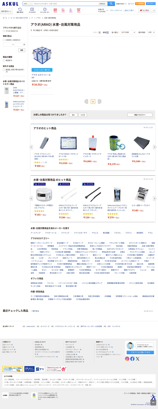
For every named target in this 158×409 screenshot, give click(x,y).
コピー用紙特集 (9, 379)
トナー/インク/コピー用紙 (67, 283)
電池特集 (45, 379)
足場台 (122, 252)
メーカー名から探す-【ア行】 (19, 18)
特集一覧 (88, 385)
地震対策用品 (132, 246)
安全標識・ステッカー (55, 261)
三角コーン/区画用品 (133, 258)
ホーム (5, 18)
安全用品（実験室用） (134, 267)
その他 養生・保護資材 (135, 255)
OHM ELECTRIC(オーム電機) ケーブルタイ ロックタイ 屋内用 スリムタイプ (19, 90)
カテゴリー (5, 11)
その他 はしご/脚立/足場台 (65, 255)
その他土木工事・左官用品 (51, 267)
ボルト (44, 270)
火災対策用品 (42, 249)
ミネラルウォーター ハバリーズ (65, 326)
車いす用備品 (97, 249)
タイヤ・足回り (101, 270)
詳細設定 (102, 3)
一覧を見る (35, 311)
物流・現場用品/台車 (61, 296)
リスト (95, 32)
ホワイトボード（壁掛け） (138, 243)
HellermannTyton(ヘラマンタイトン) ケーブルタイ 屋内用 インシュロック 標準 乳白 (19, 104)
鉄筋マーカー (91, 267)
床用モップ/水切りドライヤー (100, 246)
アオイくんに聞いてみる (140, 352)
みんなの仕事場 (101, 349)
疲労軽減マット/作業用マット (41, 264)
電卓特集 (37, 379)
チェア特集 (122, 379)
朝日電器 (106, 233)
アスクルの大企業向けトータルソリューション (108, 356)
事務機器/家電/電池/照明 (116, 283)
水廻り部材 (70, 273)
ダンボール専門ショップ (68, 382)
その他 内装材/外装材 (102, 273)
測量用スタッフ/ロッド (73, 267)
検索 (111, 3)
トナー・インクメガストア (24, 379)
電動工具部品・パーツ (84, 264)
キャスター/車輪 (57, 270)
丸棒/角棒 (132, 273)
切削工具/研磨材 (94, 296)
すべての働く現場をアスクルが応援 (108, 382)
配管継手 (71, 270)
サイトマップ (69, 345)
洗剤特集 (36, 382)
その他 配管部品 (85, 270)
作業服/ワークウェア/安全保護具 (60, 299)
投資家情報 (38, 347)
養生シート (97, 255)
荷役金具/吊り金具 (108, 252)
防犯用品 (54, 249)
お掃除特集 (27, 382)
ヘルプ (132, 4)
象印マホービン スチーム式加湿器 (91, 326)
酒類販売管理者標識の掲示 (73, 359)
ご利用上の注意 (70, 354)
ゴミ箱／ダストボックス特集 (13, 382)
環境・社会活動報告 (41, 349)
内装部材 (42, 273)
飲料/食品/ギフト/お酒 (53, 286)
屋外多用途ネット (83, 258)
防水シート (84, 255)
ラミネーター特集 (68, 379)
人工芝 (41, 258)
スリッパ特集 (45, 382)
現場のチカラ (82, 382)
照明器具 (51, 246)
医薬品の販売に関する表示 (73, 362)
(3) (46, 162)
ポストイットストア (44, 385)
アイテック (65, 233)
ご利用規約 (68, 347)
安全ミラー (86, 261)
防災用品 (119, 246)
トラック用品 (67, 249)
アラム (150, 233)
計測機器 (108, 296)
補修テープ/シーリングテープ (41, 243)
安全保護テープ (62, 243)
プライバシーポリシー (72, 349)
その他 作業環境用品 (64, 264)
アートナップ (35, 233)
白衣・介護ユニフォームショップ (26, 385)
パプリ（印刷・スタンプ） (103, 347)
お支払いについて (7, 349)
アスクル (117, 233)
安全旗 (97, 261)
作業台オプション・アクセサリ (86, 252)
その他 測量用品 (107, 267)
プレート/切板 (119, 273)
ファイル (50, 283)
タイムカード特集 (55, 379)
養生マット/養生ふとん (114, 255)
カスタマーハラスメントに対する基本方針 (47, 353)
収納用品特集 (148, 382)
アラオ (38, 18)
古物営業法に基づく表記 (73, 357)
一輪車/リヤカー (44, 252)
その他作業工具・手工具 (123, 264)
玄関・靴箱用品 (82, 249)
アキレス (95, 233)
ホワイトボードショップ (84, 379)
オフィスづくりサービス (60, 385)
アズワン (128, 233)
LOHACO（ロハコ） (102, 345)
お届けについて (7, 347)
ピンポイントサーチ (77, 385)
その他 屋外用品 (116, 258)
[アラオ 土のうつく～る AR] (42, 55)
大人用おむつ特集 (135, 382)
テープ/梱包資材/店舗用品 (40, 296)
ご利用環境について (71, 352)
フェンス (143, 270)
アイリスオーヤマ (80, 233)
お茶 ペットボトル (114, 326)
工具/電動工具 (78, 296)
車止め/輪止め (100, 258)
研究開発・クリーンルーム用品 (127, 296)
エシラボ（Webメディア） (104, 352)
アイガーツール (50, 233)
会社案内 (37, 345)
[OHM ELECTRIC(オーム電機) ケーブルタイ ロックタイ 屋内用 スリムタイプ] (7, 90)
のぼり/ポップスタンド (115, 249)
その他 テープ (78, 243)
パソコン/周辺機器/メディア (92, 283)
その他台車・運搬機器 (63, 252)
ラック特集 (131, 379)
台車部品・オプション (136, 249)
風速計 (120, 267)
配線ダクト (115, 270)
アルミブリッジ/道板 (137, 252)
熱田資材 (140, 233)
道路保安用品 (72, 261)
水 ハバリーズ (45, 326)
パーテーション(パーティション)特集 (105, 379)
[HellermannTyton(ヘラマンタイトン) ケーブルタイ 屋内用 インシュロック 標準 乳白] (7, 104)
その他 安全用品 (110, 261)
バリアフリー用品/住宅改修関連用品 (72, 246)
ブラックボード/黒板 (116, 243)
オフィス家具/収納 (136, 283)
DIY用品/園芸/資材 (83, 299)
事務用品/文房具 (36, 283)
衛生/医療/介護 (71, 286)
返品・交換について (8, 352)
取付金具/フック (56, 273)
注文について (6, 345)
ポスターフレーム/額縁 (96, 243)
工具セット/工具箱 (103, 264)
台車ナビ (91, 382)
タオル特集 (55, 382)
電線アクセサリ (129, 270)
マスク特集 (124, 382)
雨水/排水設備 (84, 273)
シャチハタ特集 (9, 385)
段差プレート (67, 258)
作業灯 (146, 261)
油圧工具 (140, 264)
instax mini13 (31, 326)
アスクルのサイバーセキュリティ (45, 357)
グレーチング (53, 258)
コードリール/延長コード (130, 261)
